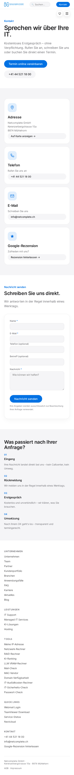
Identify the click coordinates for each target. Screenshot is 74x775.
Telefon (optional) (19, 343)
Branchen (9, 575)
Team (7, 561)
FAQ (6, 585)
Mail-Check (10, 668)
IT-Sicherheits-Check (16, 687)
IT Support (10, 614)
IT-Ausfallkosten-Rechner (18, 682)
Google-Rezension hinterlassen (21, 746)
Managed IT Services (16, 619)
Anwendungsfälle (13, 580)
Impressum (16, 768)
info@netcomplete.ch (23, 216)
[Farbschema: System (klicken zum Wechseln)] (60, 13)
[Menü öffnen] (67, 13)
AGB (6, 768)
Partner (8, 566)
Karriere (8, 590)
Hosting (8, 629)
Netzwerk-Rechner (14, 649)
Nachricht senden (26, 399)
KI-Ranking (10, 658)
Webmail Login (12, 707)
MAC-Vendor (11, 673)
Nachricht (15, 369)
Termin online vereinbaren (26, 64)
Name (13, 320)
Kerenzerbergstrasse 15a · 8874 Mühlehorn (26, 763)
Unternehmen (11, 556)
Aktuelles (9, 594)
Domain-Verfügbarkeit (16, 677)
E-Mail (13, 333)
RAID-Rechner (12, 653)
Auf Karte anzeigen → (23, 136)
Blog (6, 599)
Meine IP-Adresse (14, 644)
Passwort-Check (13, 692)
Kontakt (63, 4)
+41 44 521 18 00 (20, 74)
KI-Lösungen (11, 624)
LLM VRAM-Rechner (15, 663)
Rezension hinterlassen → (25, 257)
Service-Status (12, 716)
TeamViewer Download (17, 712)
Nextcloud (10, 721)
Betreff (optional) (19, 356)
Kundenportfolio (13, 570)
